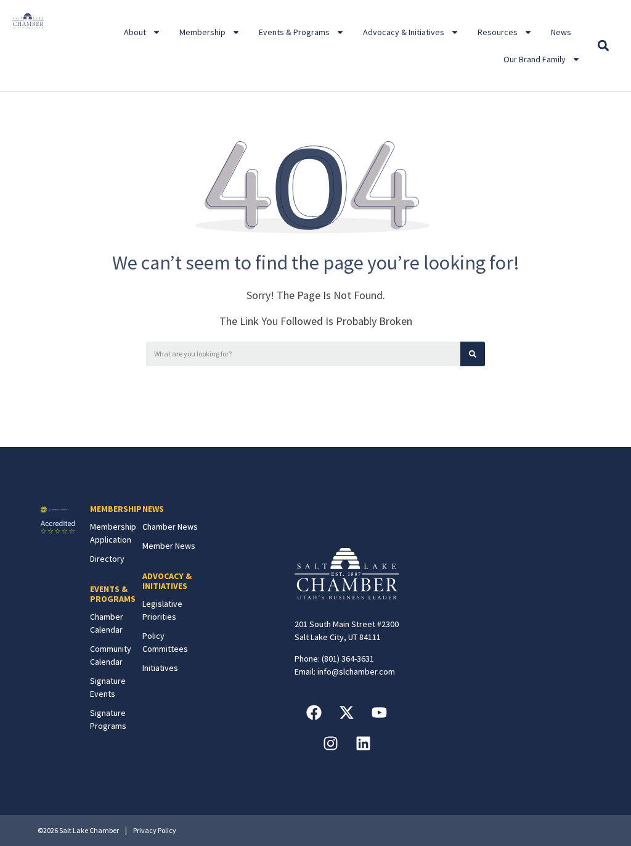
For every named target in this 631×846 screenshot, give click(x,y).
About (135, 32)
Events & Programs (294, 32)
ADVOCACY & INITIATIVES (167, 581)
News (561, 32)
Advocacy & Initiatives (403, 32)
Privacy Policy (154, 830)
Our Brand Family (534, 59)
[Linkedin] (363, 743)
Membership (202, 32)
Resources (498, 32)
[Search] (472, 354)
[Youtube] (379, 712)
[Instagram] (330, 743)
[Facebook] (314, 712)
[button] (603, 46)
